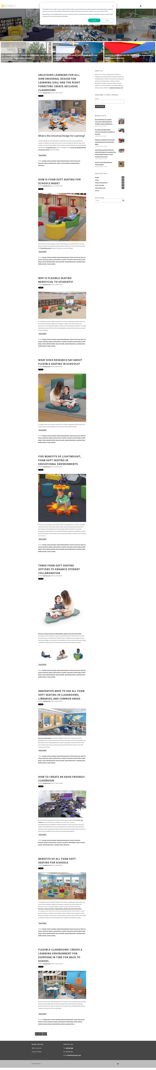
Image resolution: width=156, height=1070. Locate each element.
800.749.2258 (69, 1048)
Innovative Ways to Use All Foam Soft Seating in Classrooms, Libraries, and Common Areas (61, 694)
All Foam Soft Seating (44, 738)
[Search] (123, 200)
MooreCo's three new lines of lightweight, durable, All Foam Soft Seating (59, 633)
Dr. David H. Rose (51, 147)
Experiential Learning (58, 1024)
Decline (107, 20)
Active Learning (51, 161)
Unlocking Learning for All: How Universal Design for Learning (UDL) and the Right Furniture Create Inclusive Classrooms (59, 82)
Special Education (70, 261)
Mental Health (50, 261)
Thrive (58, 163)
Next (45, 1034)
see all (97, 190)
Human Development (63, 161)
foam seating (51, 264)
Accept (94, 20)
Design (44, 161)
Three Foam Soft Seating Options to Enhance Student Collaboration (59, 569)
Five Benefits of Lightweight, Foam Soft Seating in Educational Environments (59, 460)
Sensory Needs (65, 163)
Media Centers (42, 264)
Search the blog (99, 197)
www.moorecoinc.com (116, 88)
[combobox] (109, 200)
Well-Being (72, 842)
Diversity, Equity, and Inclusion (47, 163)
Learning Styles (75, 163)
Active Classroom (75, 161)
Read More (42, 155)
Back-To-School (43, 1021)
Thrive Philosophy (45, 248)
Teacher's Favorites (67, 259)
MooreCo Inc (46, 92)
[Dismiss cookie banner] (113, 6)
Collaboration (46, 1019)
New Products (78, 259)
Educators (41, 165)
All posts (38, 1034)
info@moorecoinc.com (74, 1055)
